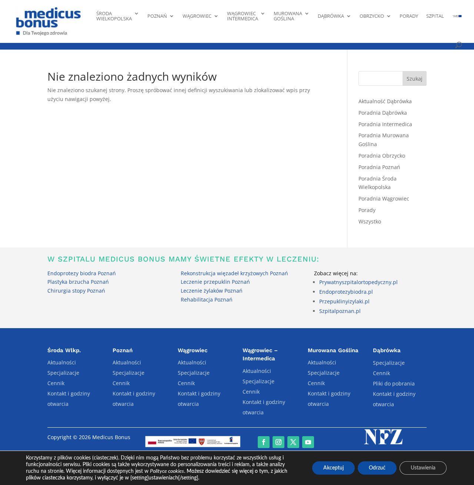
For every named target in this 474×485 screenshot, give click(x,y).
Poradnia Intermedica (385, 124)
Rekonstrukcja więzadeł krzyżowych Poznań (234, 273)
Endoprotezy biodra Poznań (81, 273)
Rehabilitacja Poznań (207, 299)
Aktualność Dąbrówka (385, 101)
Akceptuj (333, 468)
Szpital (435, 16)
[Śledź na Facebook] (264, 442)
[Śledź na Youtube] (308, 442)
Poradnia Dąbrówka (382, 112)
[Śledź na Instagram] (278, 442)
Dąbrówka (331, 16)
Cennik (55, 383)
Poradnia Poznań (379, 167)
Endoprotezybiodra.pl (346, 291)
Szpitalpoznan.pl (340, 310)
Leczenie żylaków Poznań (212, 290)
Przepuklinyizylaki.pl (344, 301)
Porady (409, 16)
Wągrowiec (197, 16)
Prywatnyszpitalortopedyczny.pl (358, 282)
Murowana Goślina (288, 16)
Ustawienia (423, 468)
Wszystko (369, 221)
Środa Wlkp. (64, 350)
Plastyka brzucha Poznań (78, 281)
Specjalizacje (63, 372)
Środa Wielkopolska (114, 16)
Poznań (157, 16)
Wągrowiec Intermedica (242, 16)
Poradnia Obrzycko (381, 155)
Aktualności (61, 362)
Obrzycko (372, 16)
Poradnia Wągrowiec (383, 198)
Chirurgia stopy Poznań (76, 290)
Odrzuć (377, 468)
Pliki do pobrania (394, 383)
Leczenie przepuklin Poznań (215, 281)
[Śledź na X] (293, 442)
